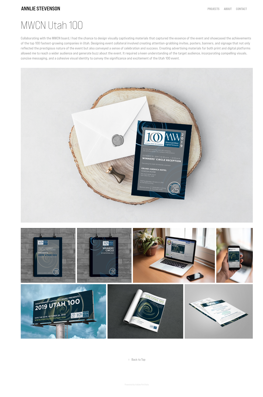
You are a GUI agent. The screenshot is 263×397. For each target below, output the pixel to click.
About (228, 9)
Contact (241, 9)
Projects (214, 9)
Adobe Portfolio (142, 384)
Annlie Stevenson (40, 8)
